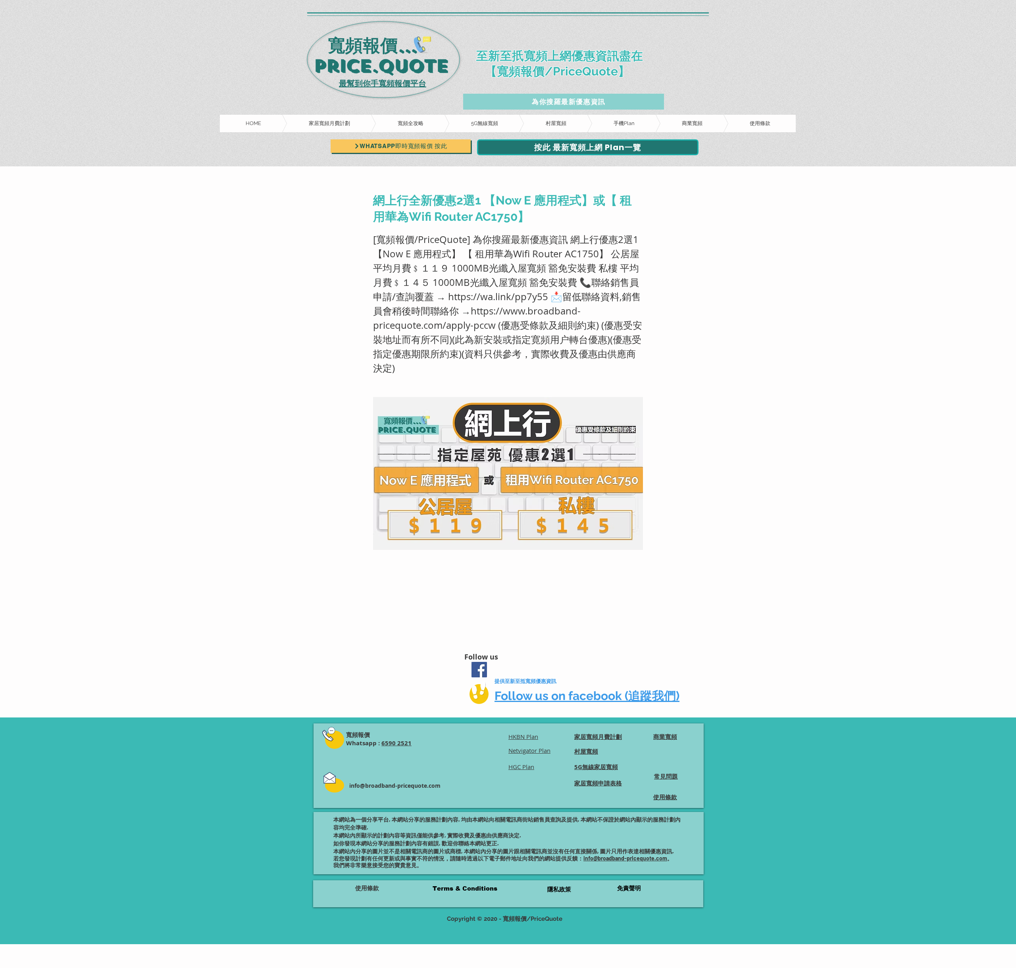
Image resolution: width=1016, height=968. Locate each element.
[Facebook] (479, 669)
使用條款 (367, 888)
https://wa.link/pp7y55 (498, 296)
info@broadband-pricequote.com (395, 785)
